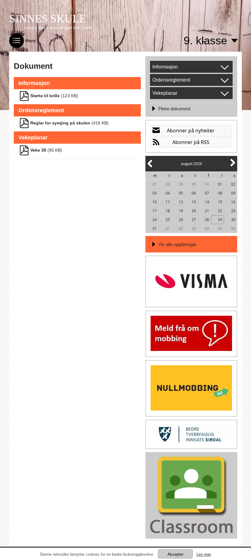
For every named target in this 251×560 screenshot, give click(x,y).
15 (220, 201)
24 (154, 219)
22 (220, 210)
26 (181, 219)
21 (207, 210)
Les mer (204, 554)
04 (168, 193)
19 (181, 210)
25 (168, 219)
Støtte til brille (45, 95)
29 (181, 184)
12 (181, 201)
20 (194, 210)
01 (220, 184)
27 (154, 184)
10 (154, 201)
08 (220, 193)
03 (154, 193)
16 (233, 201)
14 (207, 201)
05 (181, 193)
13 (194, 201)
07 (207, 193)
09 (233, 193)
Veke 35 (38, 150)
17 (154, 210)
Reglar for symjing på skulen (60, 122)
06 (194, 193)
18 (168, 210)
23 (233, 210)
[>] (232, 166)
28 (168, 184)
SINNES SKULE (47, 19)
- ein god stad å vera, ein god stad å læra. (57, 27)
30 (194, 184)
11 (168, 201)
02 (233, 184)
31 (207, 184)
